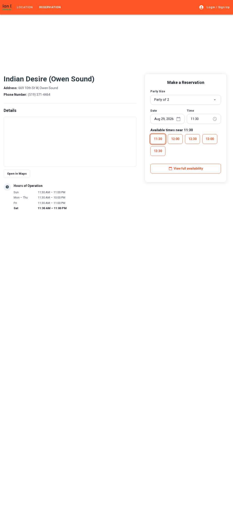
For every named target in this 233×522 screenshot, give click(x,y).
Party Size (157, 91)
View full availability (188, 168)
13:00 (210, 139)
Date (153, 110)
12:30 (192, 139)
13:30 (158, 151)
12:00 (175, 139)
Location (25, 7)
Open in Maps (17, 173)
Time (190, 110)
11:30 (158, 139)
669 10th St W (38, 88)
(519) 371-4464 (39, 94)
